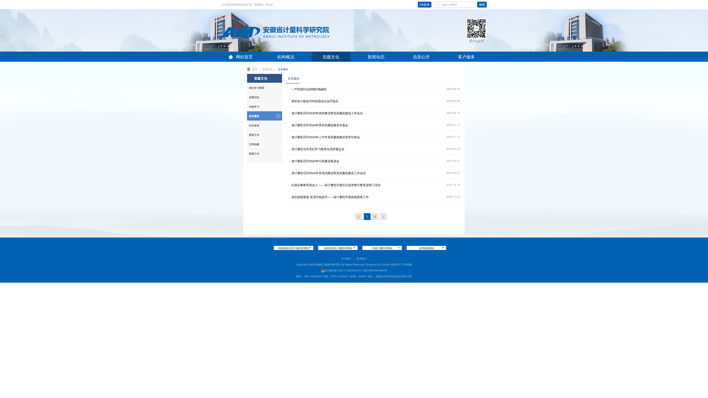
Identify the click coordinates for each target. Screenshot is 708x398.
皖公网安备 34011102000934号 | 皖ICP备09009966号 (355, 270)
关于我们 (346, 258)
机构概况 (285, 57)
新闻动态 (376, 57)
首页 (254, 69)
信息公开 (421, 57)
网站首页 (244, 57)
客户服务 (466, 57)
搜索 (482, 4)
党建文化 (330, 57)
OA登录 (425, 4)
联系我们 (362, 258)
